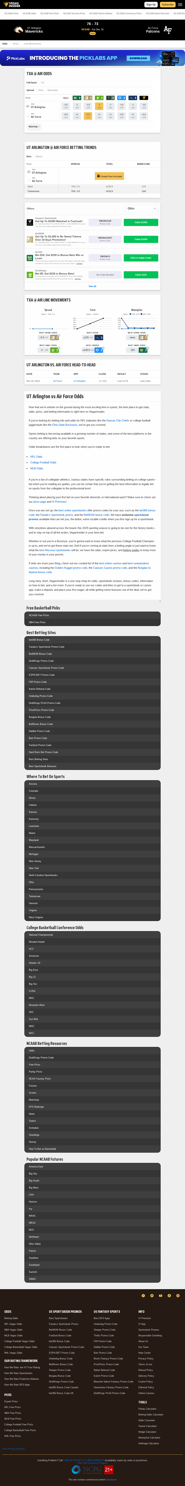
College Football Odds (43, 462)
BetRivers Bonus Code (41, 724)
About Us (143, 1341)
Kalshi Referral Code (39, 689)
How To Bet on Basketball (42, 1149)
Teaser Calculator (147, 1426)
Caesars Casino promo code (110, 567)
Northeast (34, 1236)
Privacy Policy (146, 1358)
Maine (32, 833)
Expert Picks (11, 1401)
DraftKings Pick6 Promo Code (44, 703)
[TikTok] (170, 1295)
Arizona (33, 784)
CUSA (32, 991)
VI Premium (144, 1318)
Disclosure (111, 1479)
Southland (34, 1265)
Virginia (33, 910)
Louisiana (34, 826)
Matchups (34, 1099)
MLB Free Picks (12, 1418)
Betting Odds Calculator (150, 1414)
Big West (33, 1187)
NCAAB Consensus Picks (129, 13)
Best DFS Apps (102, 1318)
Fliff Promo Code (38, 682)
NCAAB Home (11, 13)
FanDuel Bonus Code (60, 1335)
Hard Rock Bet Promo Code (43, 752)
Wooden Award (36, 941)
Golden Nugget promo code (71, 567)
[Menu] (180, 4)
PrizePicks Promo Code (41, 710)
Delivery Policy (146, 1376)
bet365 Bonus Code (39, 639)
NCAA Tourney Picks (40, 1078)
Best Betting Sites (38, 759)
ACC (31, 949)
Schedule (34, 1128)
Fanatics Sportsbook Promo (63, 1324)
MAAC (32, 1215)
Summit (33, 1272)
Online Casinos (146, 1393)
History (32, 1142)
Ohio (31, 882)
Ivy (30, 1208)
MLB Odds (36, 468)
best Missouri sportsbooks (55, 550)
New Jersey (35, 861)
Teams (32, 1120)
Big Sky (33, 1173)
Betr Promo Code (38, 738)
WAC (31, 1026)
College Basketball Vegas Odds (20, 1347)
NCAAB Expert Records (157, 13)
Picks (16, 44)
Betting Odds (11, 1318)
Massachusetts (37, 847)
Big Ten (33, 984)
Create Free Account (111, 176)
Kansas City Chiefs (117, 420)
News (32, 1113)
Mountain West (37, 1005)
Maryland (33, 840)
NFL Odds (36, 456)
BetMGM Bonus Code (40, 654)
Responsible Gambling (150, 1335)
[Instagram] (178, 1295)
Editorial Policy (146, 1387)
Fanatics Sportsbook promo (56, 514)
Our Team (143, 1347)
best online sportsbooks (73, 510)
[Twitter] (152, 1295)
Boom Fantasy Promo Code (108, 1358)
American (34, 956)
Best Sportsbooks (58, 1318)
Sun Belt (33, 1019)
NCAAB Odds (29, 13)
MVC (31, 1229)
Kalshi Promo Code (104, 1376)
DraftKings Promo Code (41, 661)
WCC (31, 1033)
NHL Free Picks (12, 1436)
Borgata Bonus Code (40, 717)
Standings (34, 1135)
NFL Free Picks (12, 1407)
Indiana (32, 805)
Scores (32, 1092)
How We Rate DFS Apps (17, 1384)
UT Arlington (80, 381)
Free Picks (34, 1064)
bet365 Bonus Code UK (61, 1393)
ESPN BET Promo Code (42, 675)
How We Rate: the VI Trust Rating (22, 1367)
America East (36, 1166)
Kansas (33, 812)
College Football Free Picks (18, 1424)
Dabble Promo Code (39, 731)
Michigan (33, 854)
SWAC (32, 1279)
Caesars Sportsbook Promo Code (46, 668)
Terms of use (145, 1364)
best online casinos (110, 563)
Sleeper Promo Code (60, 1370)
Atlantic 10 (34, 963)
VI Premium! (59, 501)
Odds (5, 44)
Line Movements (32, 44)
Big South (34, 1180)
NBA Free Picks (37, 622)
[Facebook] (144, 1295)
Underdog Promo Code (41, 696)
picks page (39, 501)
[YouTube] (161, 1295)
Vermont (33, 903)
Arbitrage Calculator (148, 1443)
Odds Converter (146, 1420)
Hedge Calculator (147, 1432)
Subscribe (167, 4)
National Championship (41, 934)
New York (34, 868)
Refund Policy (145, 1370)
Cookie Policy (145, 1381)
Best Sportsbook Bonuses (42, 766)
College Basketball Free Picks (20, 1430)
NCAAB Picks (49, 13)
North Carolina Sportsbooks (43, 875)
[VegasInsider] (4, 1299)
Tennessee (34, 896)
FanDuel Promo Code (40, 745)
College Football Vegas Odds (19, 1341)
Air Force (57, 381)
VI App (141, 1324)
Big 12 (32, 977)
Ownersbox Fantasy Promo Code (111, 1387)
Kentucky (34, 819)
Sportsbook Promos (148, 1329)
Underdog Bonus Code (60, 1358)
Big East (33, 970)
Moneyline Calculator (149, 1437)
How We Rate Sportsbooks (18, 1373)
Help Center (144, 1352)
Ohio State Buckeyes (64, 424)
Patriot (32, 1251)
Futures (33, 1085)
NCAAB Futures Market (100, 13)
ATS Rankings (36, 1106)
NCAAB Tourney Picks (74, 13)
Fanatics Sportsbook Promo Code (46, 646)
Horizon (33, 1201)
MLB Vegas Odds (13, 1335)
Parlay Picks (35, 1071)
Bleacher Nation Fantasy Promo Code (113, 1381)
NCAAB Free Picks (39, 615)
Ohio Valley (35, 1244)
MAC (31, 998)
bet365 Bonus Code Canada (63, 1387)
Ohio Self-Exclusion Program (92, 1463)
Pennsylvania (36, 889)
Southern (33, 1258)
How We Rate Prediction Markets (21, 1379)
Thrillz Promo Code (104, 1335)
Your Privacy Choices (13, 1448)
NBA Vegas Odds (13, 1329)
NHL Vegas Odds (13, 1352)
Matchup (33, 126)
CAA (31, 1194)
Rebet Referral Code (104, 1370)
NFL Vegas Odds (13, 1324)
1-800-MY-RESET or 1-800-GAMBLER (83, 1460)
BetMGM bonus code (96, 514)
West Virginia (36, 917)
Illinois (32, 798)
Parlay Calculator (147, 1408)
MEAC (32, 1222)
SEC (31, 1012)
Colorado (33, 791)
